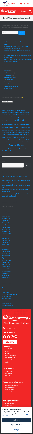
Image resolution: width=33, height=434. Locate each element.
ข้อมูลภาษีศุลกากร (10, 387)
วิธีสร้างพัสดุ (8, 374)
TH (4, 5)
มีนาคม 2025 (5, 238)
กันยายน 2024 (6, 251)
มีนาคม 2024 (5, 262)
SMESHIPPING (15, 110)
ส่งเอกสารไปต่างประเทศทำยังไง (17, 142)
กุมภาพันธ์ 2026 (6, 225)
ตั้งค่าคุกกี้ (16, 430)
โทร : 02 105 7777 (9, 328)
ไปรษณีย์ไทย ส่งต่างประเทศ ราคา (10, 151)
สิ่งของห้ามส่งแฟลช (20, 124)
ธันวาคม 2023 (5, 269)
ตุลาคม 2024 (5, 249)
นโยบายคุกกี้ (8, 360)
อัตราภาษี (14, 145)
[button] (30, 11)
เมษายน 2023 (5, 273)
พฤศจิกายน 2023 (6, 271)
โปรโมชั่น (7, 353)
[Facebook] (21, 3)
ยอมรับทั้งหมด (16, 420)
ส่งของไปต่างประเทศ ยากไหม (11, 132)
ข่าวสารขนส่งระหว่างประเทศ (11, 86)
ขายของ (8, 117)
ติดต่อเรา (7, 362)
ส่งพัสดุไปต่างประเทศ (15, 137)
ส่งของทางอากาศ (9, 390)
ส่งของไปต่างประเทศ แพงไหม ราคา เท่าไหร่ (12, 134)
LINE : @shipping (9, 332)
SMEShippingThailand (8, 112)
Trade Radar (7, 75)
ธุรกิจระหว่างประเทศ (22, 117)
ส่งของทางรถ (8, 394)
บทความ (6, 71)
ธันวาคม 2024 (6, 245)
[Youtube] (15, 336)
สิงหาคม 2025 (6, 229)
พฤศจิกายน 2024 (6, 247)
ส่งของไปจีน (8, 406)
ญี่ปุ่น (11, 117)
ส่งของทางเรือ (9, 392)
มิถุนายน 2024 (6, 258)
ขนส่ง (28, 112)
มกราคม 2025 (6, 243)
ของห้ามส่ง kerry (5, 114)
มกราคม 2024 (6, 267)
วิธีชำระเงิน (8, 376)
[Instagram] (28, 3)
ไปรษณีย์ (9, 148)
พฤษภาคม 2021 (6, 275)
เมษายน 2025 (5, 236)
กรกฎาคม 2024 (6, 256)
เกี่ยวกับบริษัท (8, 349)
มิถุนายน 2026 (6, 221)
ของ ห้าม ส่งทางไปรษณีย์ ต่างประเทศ (16, 114)
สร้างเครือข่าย (5, 124)
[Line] (24, 3)
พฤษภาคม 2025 (6, 234)
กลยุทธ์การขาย (17, 112)
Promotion (10, 80)
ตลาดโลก (15, 117)
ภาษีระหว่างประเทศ (9, 73)
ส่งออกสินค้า (7, 139)
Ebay (9, 110)
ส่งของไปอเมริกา (25, 134)
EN (7, 5)
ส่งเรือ (12, 139)
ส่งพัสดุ (5, 137)
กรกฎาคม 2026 (6, 218)
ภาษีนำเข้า (19, 120)
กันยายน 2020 (6, 278)
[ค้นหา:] (10, 32)
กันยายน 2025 (6, 227)
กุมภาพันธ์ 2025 (6, 240)
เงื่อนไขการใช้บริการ (10, 358)
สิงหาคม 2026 (6, 216)
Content (6, 82)
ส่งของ (26, 124)
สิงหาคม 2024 (6, 253)
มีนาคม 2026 (5, 223)
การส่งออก (24, 112)
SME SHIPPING (22, 110)
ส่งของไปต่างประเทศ (9, 84)
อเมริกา (21, 146)
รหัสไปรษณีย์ (27, 121)
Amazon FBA (5, 110)
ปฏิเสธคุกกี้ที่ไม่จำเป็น (16, 425)
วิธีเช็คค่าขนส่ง (9, 371)
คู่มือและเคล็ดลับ (8, 88)
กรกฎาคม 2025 (6, 232)
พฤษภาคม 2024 (6, 260)
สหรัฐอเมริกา (12, 124)
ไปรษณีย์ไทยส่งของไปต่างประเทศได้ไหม (19, 148)
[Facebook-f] (4, 336)
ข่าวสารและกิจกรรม (9, 77)
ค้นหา (3, 162)
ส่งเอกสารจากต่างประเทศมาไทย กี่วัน (20, 139)
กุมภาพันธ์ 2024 (6, 264)
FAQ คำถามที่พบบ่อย (10, 355)
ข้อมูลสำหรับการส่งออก (11, 385)
